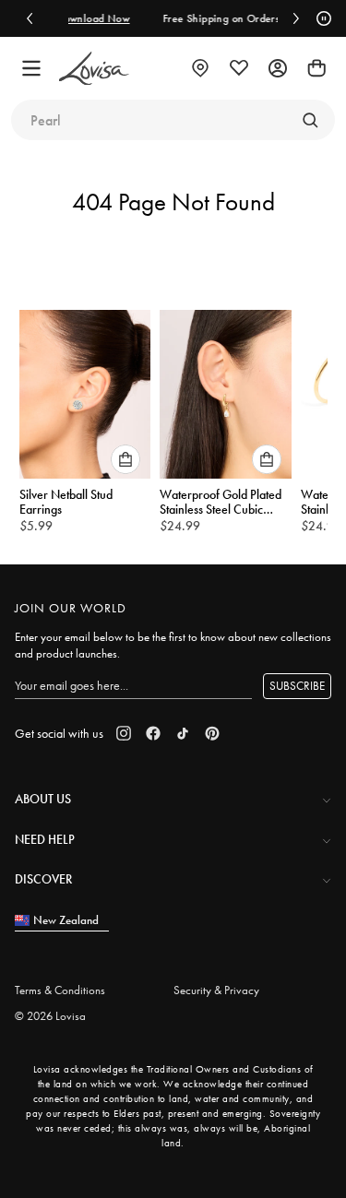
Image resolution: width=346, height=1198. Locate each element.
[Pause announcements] (321, 18)
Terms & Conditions (60, 990)
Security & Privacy (216, 990)
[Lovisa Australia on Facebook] (153, 733)
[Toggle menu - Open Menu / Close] (31, 68)
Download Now (81, 18)
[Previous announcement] (29, 18)
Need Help (45, 839)
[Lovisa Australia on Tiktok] (182, 733)
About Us (43, 798)
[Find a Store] (200, 68)
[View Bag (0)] (316, 68)
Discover (43, 879)
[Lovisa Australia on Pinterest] (212, 733)
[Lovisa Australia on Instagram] (123, 733)
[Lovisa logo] (94, 69)
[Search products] (310, 120)
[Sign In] (277, 68)
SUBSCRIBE (297, 686)
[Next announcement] (296, 18)
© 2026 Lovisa (50, 1016)
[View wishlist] (239, 68)
